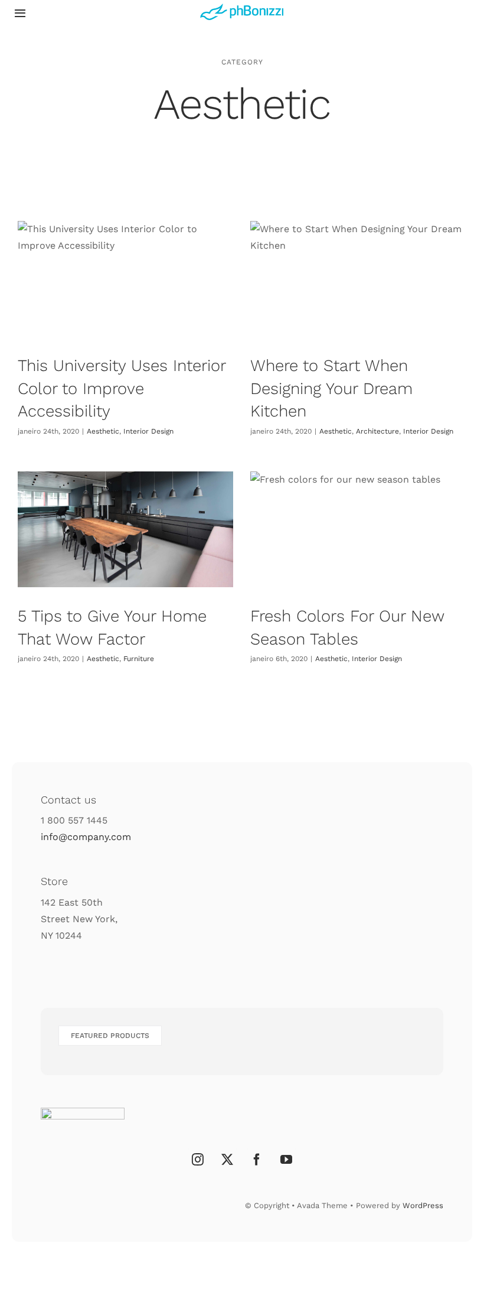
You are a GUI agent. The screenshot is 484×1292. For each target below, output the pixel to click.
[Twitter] (227, 1159)
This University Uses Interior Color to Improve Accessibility (121, 388)
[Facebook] (257, 1159)
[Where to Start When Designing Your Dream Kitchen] (358, 279)
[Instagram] (198, 1159)
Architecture (377, 431)
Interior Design (148, 431)
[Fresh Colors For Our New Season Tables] (358, 529)
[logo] (241, 8)
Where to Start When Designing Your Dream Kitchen (331, 388)
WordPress (423, 1205)
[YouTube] (286, 1159)
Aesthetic (103, 431)
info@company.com (86, 836)
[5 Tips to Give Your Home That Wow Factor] (125, 529)
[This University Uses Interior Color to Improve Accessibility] (125, 279)
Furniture (138, 659)
